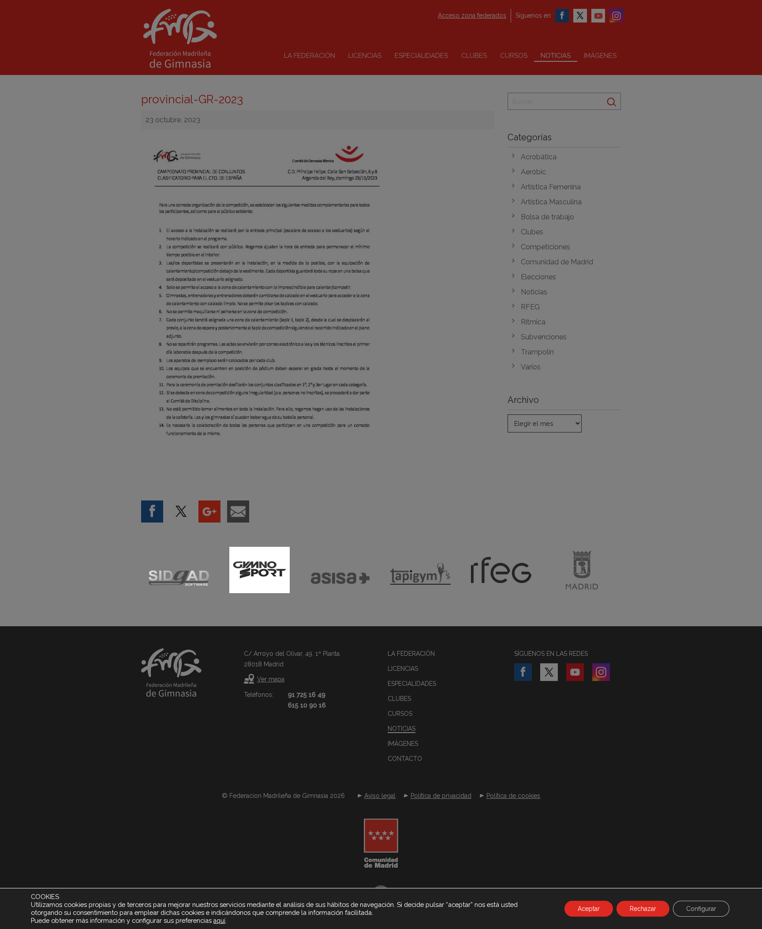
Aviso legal (380, 795)
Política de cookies (513, 795)
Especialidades (421, 56)
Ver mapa (270, 679)
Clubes (474, 56)
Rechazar (643, 908)
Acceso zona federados (472, 15)
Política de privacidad (441, 795)
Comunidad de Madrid (557, 262)
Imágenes (600, 56)
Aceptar (589, 908)
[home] (198, 38)
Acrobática (539, 157)
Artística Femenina (551, 187)
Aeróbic (533, 172)
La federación (309, 56)
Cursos (513, 56)
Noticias (556, 56)
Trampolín (537, 352)
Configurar (701, 908)
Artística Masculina (551, 202)
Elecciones (538, 277)
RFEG (530, 307)
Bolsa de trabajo (547, 217)
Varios (531, 367)
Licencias (364, 56)
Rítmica (533, 322)
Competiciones (545, 247)
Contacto (405, 758)
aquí (219, 920)
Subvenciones (544, 337)
